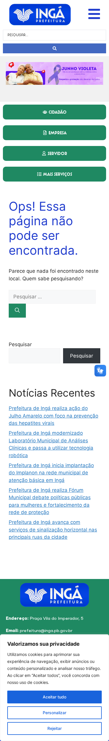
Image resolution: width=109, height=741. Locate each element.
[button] (94, 14)
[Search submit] (54, 48)
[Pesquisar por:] (52, 297)
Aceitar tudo (54, 696)
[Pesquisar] (17, 311)
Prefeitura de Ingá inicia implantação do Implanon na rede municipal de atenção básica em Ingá (51, 472)
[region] (54, 687)
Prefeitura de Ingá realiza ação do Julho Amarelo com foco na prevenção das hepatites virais (53, 415)
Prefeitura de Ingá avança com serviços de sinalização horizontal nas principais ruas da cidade (53, 529)
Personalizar (54, 712)
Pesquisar (20, 344)
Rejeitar (54, 728)
